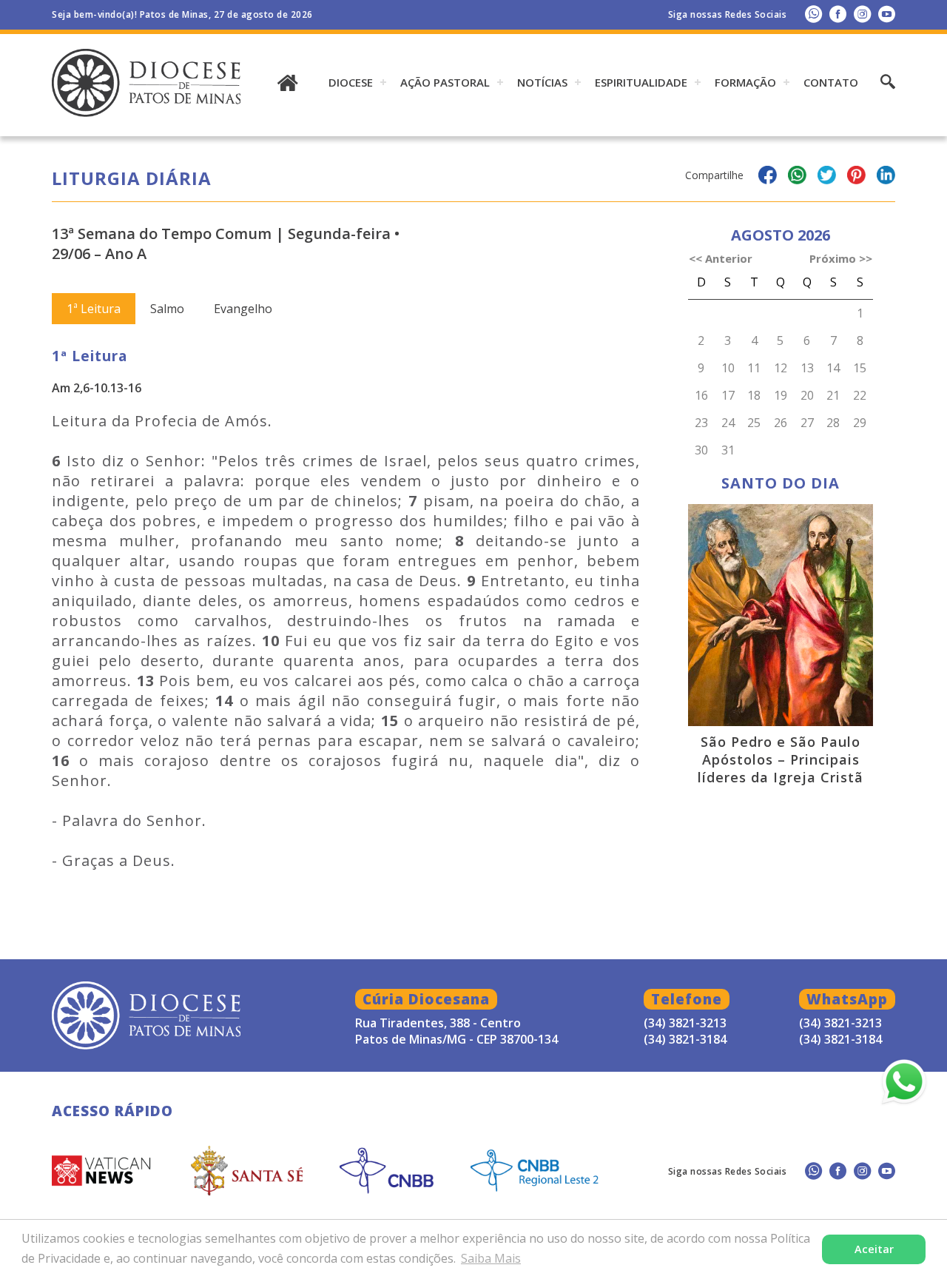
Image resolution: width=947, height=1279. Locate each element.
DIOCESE (350, 82)
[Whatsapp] (813, 13)
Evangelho (243, 309)
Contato (830, 82)
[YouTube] (886, 13)
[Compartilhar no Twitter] (827, 177)
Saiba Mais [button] (491, 1258)
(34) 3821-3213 (840, 1023)
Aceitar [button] (874, 1249)
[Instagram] (862, 13)
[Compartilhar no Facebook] (767, 177)
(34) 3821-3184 (840, 1039)
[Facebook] (837, 13)
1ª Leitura (94, 309)
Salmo (167, 309)
